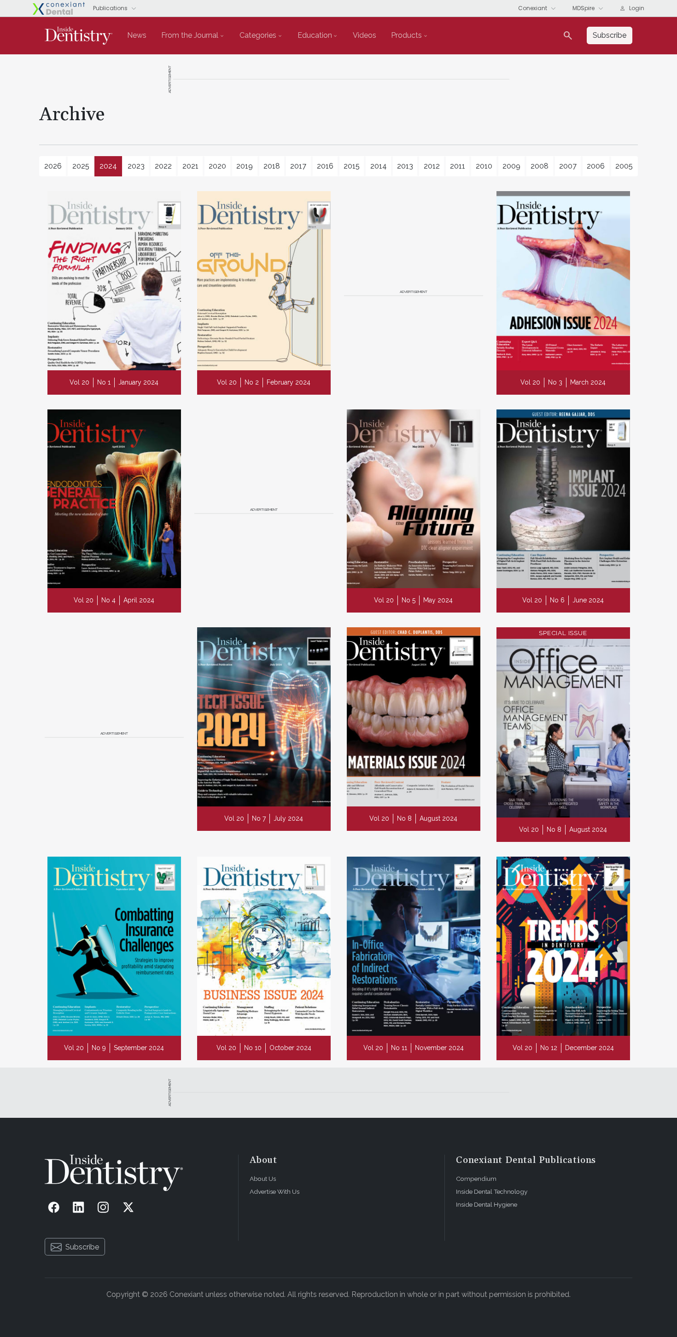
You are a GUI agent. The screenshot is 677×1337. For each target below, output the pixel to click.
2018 (271, 166)
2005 (624, 166)
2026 (53, 166)
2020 (217, 166)
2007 (568, 166)
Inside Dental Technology (491, 1191)
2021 (190, 166)
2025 (80, 166)
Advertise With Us (274, 1191)
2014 (378, 166)
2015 (352, 166)
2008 (540, 166)
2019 (244, 166)
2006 (596, 166)
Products (406, 35)
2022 (163, 166)
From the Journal (189, 35)
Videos (364, 35)
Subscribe (82, 1247)
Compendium (476, 1178)
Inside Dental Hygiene (486, 1204)
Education (315, 35)
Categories (257, 35)
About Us (263, 1178)
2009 (511, 166)
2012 (432, 166)
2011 (457, 166)
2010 (484, 166)
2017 (298, 166)
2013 (405, 166)
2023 (136, 166)
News (136, 35)
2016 (325, 166)
